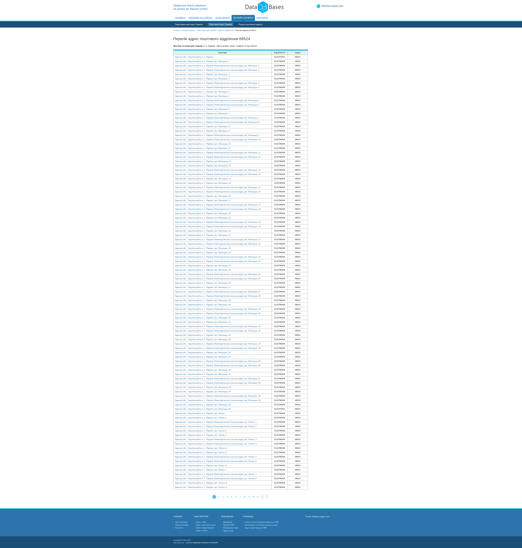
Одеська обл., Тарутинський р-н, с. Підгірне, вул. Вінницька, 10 (203, 144)
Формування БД (230, 528)
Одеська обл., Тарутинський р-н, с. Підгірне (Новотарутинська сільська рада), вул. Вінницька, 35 (217, 361)
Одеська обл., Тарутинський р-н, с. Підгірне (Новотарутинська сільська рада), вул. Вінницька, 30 (217, 313)
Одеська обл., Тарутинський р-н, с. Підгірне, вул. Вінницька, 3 (202, 79)
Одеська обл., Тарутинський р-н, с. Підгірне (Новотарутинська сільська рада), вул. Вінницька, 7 (217, 118)
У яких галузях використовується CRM (262, 522)
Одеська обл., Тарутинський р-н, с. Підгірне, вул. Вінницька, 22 (203, 248)
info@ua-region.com (332, 5)
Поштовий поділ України (220, 24)
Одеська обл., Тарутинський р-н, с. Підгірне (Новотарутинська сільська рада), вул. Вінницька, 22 (217, 244)
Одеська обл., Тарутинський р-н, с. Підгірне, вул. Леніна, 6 (201, 465)
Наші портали (201, 516)
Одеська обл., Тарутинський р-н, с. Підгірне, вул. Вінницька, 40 (203, 404)
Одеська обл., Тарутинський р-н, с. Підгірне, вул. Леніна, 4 (201, 448)
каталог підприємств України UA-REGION (202, 543)
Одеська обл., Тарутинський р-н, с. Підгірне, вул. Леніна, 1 (201, 418)
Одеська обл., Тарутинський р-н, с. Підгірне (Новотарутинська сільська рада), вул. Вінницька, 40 (217, 400)
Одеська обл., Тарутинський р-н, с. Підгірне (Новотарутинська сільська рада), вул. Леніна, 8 (216, 478)
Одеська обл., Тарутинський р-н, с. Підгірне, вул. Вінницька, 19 (203, 218)
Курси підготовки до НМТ (256, 528)
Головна (180, 18)
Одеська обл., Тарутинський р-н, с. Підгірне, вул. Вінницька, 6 (202, 109)
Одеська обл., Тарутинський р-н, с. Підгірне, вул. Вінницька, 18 (203, 213)
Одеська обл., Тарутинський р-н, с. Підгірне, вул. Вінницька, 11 (203, 148)
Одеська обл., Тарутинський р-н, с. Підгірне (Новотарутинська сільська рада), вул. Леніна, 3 (216, 439)
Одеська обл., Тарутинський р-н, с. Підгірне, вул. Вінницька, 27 (203, 287)
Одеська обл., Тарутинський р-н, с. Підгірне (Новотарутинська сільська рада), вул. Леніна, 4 (216, 444)
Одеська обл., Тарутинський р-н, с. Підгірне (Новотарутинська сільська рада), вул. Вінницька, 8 (217, 122)
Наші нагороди (181, 525)
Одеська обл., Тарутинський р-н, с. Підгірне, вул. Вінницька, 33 (203, 339)
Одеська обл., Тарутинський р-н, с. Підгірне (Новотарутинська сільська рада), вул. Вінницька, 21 (217, 239)
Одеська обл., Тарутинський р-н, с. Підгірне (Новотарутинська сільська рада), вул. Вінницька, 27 (217, 292)
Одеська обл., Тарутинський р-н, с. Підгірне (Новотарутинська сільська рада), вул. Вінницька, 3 (217, 83)
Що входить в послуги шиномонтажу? (261, 525)
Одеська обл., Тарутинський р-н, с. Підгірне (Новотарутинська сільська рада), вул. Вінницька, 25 (217, 274)
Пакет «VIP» (201, 522)
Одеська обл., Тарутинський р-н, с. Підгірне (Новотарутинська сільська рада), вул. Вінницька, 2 (217, 70)
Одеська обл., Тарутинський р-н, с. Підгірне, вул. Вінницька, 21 (203, 235)
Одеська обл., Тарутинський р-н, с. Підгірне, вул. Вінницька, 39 (203, 391)
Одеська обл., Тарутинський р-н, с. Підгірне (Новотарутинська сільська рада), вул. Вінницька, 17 (217, 205)
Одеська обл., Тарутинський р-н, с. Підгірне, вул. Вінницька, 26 (203, 283)
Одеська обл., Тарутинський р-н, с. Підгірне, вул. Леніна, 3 (201, 435)
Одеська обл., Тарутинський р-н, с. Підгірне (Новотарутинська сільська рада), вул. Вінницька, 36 (217, 365)
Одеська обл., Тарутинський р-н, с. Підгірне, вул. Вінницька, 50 (203, 409)
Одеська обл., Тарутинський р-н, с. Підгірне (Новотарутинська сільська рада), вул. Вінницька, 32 (217, 331)
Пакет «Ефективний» (205, 528)
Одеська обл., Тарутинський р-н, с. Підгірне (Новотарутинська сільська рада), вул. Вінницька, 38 (217, 383)
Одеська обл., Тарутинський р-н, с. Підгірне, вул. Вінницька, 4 (202, 92)
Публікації (248, 516)
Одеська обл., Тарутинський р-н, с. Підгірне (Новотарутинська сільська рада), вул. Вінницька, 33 (217, 344)
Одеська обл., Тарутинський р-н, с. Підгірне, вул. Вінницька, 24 (203, 265)
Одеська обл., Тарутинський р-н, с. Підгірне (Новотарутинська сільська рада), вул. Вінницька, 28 (217, 296)
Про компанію (181, 522)
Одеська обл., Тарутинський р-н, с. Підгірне (194, 57)
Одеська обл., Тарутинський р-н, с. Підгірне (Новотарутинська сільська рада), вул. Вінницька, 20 (217, 226)
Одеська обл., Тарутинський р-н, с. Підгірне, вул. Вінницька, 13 (203, 165)
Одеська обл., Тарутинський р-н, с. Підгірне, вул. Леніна (200, 413)
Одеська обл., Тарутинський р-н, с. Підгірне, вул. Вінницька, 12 (203, 161)
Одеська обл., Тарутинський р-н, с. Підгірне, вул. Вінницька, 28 (203, 300)
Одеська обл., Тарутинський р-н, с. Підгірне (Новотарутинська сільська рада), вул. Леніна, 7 (216, 474)
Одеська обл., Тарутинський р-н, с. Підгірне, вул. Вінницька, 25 (203, 270)
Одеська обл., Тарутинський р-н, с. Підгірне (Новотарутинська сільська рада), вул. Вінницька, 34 (217, 348)
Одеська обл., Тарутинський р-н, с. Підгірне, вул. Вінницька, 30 (203, 318)
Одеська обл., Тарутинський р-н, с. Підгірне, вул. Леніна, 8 (201, 483)
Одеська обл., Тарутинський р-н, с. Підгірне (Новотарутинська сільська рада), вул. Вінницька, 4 (217, 87)
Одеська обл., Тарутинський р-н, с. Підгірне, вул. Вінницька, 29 (203, 305)
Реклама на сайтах (200, 18)
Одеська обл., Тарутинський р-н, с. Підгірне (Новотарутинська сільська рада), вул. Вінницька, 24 (217, 261)
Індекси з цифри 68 (225, 30)
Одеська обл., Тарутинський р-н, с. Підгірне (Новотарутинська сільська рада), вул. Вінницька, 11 (217, 152)
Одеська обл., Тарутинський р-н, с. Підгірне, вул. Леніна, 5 (201, 452)
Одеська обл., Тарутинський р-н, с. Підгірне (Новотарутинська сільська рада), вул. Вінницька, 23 (217, 257)
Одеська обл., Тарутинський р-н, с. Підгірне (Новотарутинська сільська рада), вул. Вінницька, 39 (217, 396)
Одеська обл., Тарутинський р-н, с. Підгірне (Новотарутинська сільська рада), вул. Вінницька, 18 (217, 209)
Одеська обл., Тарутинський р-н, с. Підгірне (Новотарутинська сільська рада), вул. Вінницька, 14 (217, 174)
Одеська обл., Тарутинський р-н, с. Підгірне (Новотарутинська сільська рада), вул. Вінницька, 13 (217, 170)
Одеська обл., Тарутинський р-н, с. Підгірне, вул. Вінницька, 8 (202, 126)
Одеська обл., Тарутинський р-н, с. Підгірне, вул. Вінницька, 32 (203, 335)
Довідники (227, 522)
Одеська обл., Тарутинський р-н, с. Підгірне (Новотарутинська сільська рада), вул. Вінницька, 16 (217, 192)
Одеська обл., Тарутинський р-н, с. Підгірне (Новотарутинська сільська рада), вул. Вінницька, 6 (217, 105)
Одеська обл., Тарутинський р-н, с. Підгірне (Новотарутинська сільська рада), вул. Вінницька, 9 (217, 135)
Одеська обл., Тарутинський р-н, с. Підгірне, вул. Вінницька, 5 (202, 96)
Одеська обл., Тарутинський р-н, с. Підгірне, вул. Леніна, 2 (201, 431)
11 (258, 497)
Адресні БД (228, 531)
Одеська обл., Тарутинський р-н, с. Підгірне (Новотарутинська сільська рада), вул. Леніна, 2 (216, 426)
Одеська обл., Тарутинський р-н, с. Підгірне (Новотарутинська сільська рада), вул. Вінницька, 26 (217, 278)
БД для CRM (228, 525)
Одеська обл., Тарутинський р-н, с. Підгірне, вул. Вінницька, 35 (203, 357)
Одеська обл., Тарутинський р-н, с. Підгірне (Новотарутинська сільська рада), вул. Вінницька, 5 (217, 100)
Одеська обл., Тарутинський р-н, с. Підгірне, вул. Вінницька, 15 (203, 183)
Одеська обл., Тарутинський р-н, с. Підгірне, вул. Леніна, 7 (201, 470)
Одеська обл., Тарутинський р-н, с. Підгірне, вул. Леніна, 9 (201, 487)
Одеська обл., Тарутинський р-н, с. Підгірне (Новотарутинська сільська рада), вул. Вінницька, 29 (217, 309)
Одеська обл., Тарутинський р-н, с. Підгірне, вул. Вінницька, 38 (203, 387)
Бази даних (223, 18)
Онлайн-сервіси (243, 18)
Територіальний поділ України (189, 24)
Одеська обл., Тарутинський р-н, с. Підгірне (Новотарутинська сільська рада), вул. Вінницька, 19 (217, 222)
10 (253, 497)
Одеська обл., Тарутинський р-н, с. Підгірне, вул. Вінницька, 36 (203, 370)
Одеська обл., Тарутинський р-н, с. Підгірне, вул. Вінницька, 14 (203, 179)
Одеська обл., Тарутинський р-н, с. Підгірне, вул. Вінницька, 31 (203, 322)
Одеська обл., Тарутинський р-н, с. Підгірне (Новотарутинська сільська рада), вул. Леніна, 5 (216, 457)
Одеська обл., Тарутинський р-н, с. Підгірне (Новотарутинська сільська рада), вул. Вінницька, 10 (217, 139)
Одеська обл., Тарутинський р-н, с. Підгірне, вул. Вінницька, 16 (203, 196)
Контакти (262, 18)
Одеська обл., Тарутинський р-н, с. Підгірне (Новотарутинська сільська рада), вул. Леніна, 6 (216, 461)
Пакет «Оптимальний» (206, 525)
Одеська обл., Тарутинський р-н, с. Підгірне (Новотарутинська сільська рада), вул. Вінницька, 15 (217, 187)
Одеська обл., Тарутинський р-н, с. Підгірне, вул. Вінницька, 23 (203, 252)
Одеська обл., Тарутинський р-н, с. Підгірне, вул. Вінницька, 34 (203, 352)
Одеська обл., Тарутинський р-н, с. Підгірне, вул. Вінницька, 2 (202, 74)
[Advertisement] (332, 74)
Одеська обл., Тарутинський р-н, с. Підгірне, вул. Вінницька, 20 (203, 231)
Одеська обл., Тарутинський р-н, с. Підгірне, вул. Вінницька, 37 (203, 374)
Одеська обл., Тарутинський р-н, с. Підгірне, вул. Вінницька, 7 (202, 113)
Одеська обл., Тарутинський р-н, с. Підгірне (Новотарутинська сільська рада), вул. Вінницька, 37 (217, 378)
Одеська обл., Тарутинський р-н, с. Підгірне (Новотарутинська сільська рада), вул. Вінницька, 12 (217, 157)
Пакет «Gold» (202, 531)
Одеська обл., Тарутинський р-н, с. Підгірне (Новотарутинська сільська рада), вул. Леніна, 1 (216, 422)
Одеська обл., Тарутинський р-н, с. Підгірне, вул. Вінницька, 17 (203, 200)
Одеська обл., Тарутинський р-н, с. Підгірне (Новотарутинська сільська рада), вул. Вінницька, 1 (217, 66)
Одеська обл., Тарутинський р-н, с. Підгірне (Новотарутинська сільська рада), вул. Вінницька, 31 (217, 326)
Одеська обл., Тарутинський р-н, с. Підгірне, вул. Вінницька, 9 (202, 131)
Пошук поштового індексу (251, 24)
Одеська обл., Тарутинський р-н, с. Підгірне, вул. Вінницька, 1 (202, 61)
